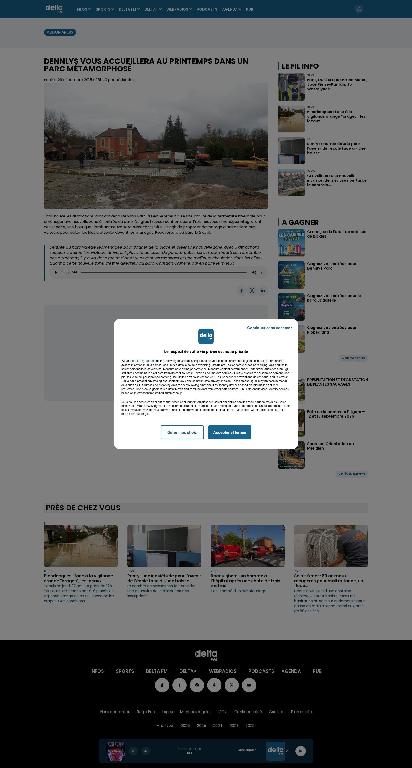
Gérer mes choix (182, 432)
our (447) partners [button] (143, 361)
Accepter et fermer (230, 432)
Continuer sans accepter (269, 327)
